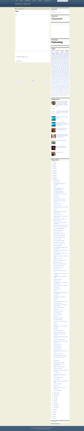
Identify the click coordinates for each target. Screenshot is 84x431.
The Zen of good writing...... (58, 314)
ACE (57, 88)
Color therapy (66, 71)
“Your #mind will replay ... (57, 390)
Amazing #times (56, 360)
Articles (52, 58)
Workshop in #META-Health (58, 230)
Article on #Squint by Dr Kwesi (58, 240)
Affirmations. (61, 92)
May (54, 400)
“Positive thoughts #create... (58, 377)
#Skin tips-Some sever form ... (58, 267)
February (55, 405)
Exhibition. (53, 65)
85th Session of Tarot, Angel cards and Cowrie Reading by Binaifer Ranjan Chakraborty (62, 135)
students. (55, 67)
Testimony (66, 94)
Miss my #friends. (56, 197)
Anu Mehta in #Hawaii (57, 238)
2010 (54, 418)
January (55, 407)
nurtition (54, 88)
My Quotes (55, 52)
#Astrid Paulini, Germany (57, 258)
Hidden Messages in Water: (61, 140)
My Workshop (64, 60)
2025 (54, 163)
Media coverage (56, 59)
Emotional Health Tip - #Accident (59, 233)
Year (56, 421)
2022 (54, 168)
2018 (54, 175)
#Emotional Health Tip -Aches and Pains (60, 225)
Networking (64, 64)
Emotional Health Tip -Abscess (58, 242)
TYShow (63, 94)
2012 (54, 414)
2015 (54, 409)
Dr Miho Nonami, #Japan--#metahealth (60, 285)
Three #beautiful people (57, 303)
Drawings (57, 93)
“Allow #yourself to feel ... (57, 347)
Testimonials (65, 80)
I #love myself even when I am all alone (60, 301)
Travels (57, 64)
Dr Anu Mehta (23, 4)
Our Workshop (61, 65)
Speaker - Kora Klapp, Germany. (59, 366)
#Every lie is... (55, 316)
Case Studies (63, 81)
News (65, 79)
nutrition (60, 57)
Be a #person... (56, 195)
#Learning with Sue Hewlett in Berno (60, 355)
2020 (54, 172)
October (55, 392)
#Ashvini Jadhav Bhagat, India (58, 265)
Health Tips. (63, 77)
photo (63, 78)
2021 (54, 170)
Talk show (61, 63)
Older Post (48, 80)
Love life (54, 186)
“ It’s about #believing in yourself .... (59, 357)
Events (58, 60)
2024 (54, 165)
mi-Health (56, 87)
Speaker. (67, 73)
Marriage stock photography (45, 428)
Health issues (63, 53)
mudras (64, 95)
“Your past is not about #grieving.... (59, 339)
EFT (52, 69)
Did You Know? (53, 91)
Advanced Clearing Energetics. (64, 87)
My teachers (54, 94)
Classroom (55, 63)
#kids (17, 11)
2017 (54, 177)
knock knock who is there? (55, 84)
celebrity (68, 91)
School (64, 91)
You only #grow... (56, 287)
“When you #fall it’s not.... (58, 349)
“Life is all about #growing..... (58, 330)
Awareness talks (66, 62)
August (55, 395)
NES (54, 72)
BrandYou (53, 421)
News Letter (58, 94)
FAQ (66, 57)
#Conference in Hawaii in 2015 (58, 362)
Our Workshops (27, 0)
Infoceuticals (53, 73)
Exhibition (61, 88)
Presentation (66, 66)
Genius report (66, 58)
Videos (62, 50)
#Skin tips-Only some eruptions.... (59, 235)
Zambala (52, 95)
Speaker (67, 78)
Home (17, 0)
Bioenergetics (53, 93)
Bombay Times (63, 86)
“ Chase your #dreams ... (57, 383)
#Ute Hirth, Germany (57, 203)
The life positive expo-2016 (58, 311)
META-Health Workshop (57, 319)
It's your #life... (56, 295)
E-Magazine (58, 85)
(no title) (52, 108)
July (54, 397)
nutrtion (56, 69)
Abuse (65, 72)
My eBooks (40, 0)
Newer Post (17, 80)
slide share (57, 86)
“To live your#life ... (56, 379)
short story (54, 92)
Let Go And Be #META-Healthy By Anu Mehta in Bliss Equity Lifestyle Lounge (62, 112)
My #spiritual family (59, 152)
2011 (53, 416)
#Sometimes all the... (57, 288)
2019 (54, 173)
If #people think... (56, 309)
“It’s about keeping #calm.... (58, 353)
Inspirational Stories (59, 91)
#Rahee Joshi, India (57, 220)
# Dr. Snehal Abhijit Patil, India (58, 228)
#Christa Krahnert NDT (57, 245)
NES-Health (61, 54)
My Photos (60, 56)
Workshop (63, 59)
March (55, 404)
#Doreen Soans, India (57, 262)
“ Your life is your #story (57, 368)
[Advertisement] (32, 71)
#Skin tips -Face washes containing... (60, 263)
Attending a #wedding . (57, 279)
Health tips (53, 54)
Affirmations (58, 81)
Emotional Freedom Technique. (58, 79)
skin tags (39, 428)
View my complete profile (56, 12)
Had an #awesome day (57, 232)
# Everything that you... (57, 312)
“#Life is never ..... (56, 385)
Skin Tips (63, 84)
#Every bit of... (56, 324)
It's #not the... (55, 299)
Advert (58, 92)
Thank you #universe (57, 205)
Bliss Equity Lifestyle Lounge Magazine (61, 74)
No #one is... (55, 290)
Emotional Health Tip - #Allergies (59, 199)
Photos (20, 61)
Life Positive (60, 73)
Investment (36, 428)
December (55, 180)
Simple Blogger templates (49, 427)
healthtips (56, 95)
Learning (52, 81)
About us (21, 0)
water (66, 67)
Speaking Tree (58, 80)
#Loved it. (55, 209)
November (55, 182)
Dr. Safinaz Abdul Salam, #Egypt (59, 237)
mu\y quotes (60, 95)
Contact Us (34, 0)
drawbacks (60, 72)
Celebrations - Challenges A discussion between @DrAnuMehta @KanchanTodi (62, 124)
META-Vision (63, 69)
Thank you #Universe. (57, 214)
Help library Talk (62, 93)
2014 (54, 411)
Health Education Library (56, 62)
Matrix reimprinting (60, 70)
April (54, 402)
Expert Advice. (59, 66)
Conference (59, 58)
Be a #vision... (55, 328)
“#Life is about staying (57, 344)
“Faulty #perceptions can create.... (59, 332)
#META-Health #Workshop (58, 317)
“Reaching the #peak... (57, 345)
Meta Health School (47, 0)
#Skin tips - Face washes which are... (60, 260)
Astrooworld (66, 92)
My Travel (61, 67)
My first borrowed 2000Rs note (59, 307)
